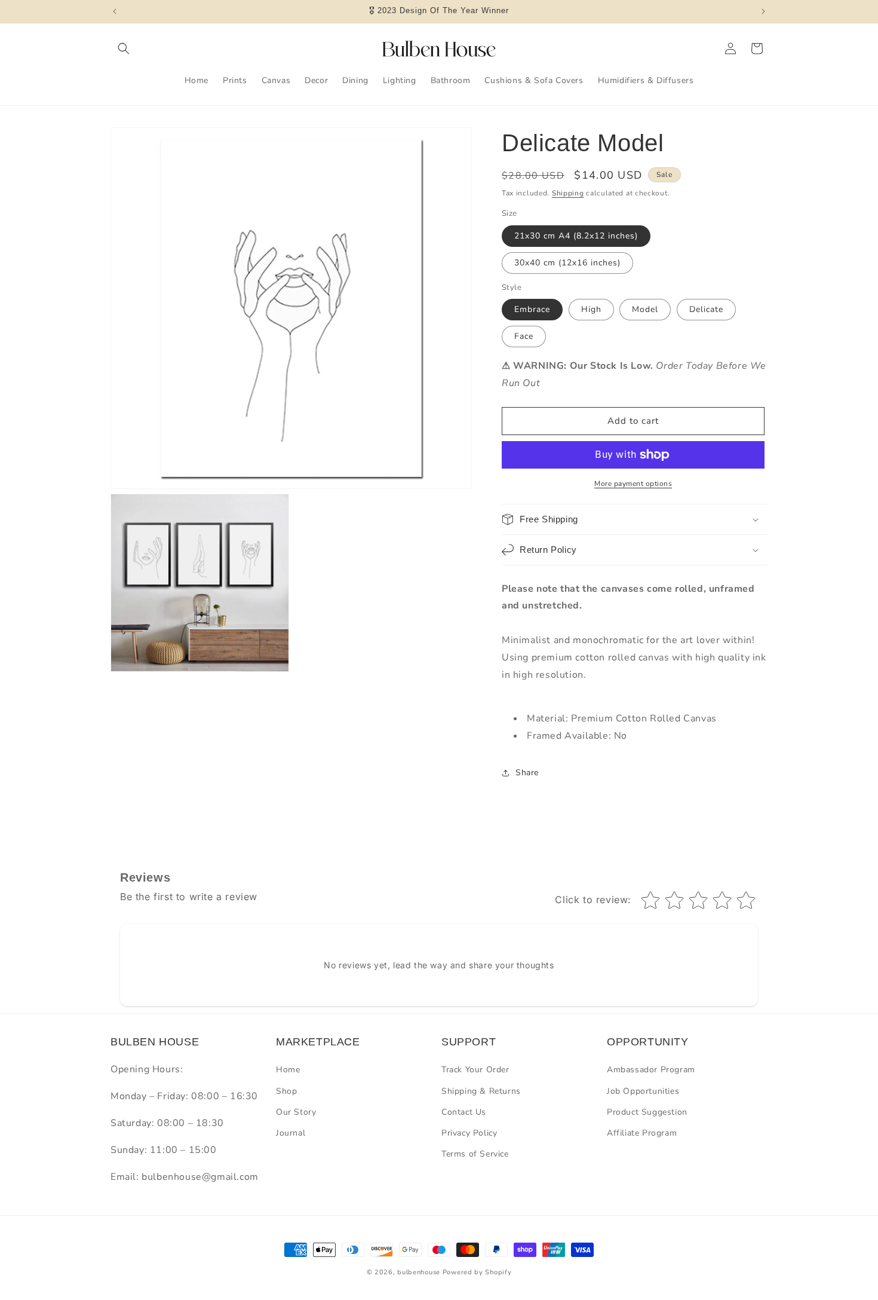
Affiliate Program (642, 1133)
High (591, 309)
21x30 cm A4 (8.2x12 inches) (576, 235)
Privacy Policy (469, 1133)
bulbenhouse (418, 1272)
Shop (286, 1091)
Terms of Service (475, 1154)
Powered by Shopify (477, 1272)
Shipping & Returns (481, 1091)
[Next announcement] (763, 11)
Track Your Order (475, 1069)
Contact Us (463, 1112)
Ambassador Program (651, 1069)
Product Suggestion (647, 1112)
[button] (123, 48)
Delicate (706, 309)
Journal (290, 1133)
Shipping (568, 193)
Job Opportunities (643, 1091)
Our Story (296, 1112)
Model (645, 309)
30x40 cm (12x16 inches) (567, 262)
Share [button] (527, 772)
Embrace (532, 309)
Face (523, 336)
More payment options (633, 483)
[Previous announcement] (115, 11)
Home (288, 1069)
